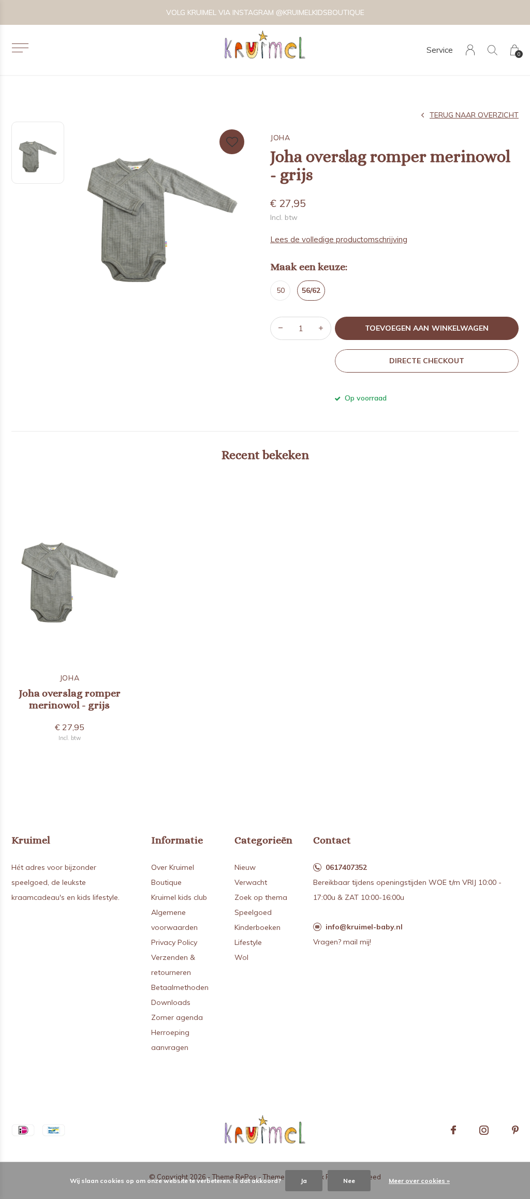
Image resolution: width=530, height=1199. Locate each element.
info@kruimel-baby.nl (364, 926)
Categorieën (263, 840)
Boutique (166, 882)
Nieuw (245, 867)
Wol (241, 957)
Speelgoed (253, 912)
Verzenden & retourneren (173, 965)
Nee (349, 1181)
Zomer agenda (177, 1017)
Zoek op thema (260, 897)
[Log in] (470, 50)
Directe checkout (426, 360)
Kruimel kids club (179, 897)
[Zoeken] (492, 50)
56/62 (311, 290)
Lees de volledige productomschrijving (338, 239)
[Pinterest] (515, 1130)
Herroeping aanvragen (170, 1040)
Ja (304, 1181)
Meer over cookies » (419, 1181)
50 (280, 290)
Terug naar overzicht (474, 115)
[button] (20, 48)
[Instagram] (484, 1130)
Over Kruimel (172, 867)
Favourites (231, 141)
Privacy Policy (174, 942)
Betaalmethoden (180, 987)
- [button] (280, 328)
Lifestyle (248, 942)
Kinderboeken (257, 927)
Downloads (170, 1002)
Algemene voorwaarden (174, 920)
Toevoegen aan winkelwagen (427, 328)
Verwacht (250, 882)
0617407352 (346, 867)
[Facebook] (453, 1130)
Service (439, 50)
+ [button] (321, 328)
